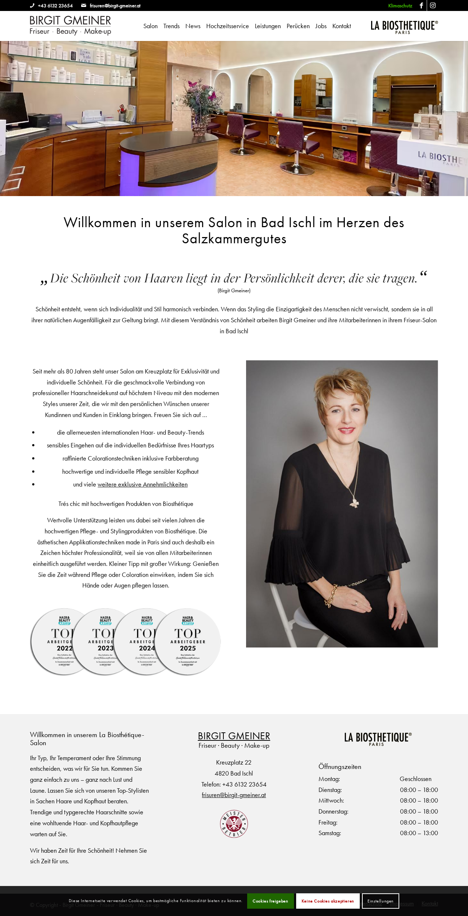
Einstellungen (380, 901)
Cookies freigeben (270, 901)
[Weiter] (461, 118)
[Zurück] (6, 118)
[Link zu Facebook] (421, 5)
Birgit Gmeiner (234, 735)
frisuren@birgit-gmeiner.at (114, 5)
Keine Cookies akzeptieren (328, 901)
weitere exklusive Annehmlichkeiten (143, 484)
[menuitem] (398, 6)
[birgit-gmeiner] (70, 26)
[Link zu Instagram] (432, 5)
